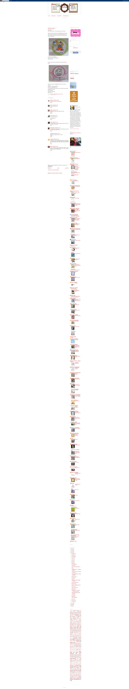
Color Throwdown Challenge (74, 617)
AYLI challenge (77, 198)
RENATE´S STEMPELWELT (75, 367)
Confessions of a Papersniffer (75, 394)
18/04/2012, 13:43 (55, 122)
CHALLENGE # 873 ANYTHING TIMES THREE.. (77, 204)
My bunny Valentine (77, 315)
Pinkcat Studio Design (78, 655)
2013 (72, 551)
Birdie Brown (53, 94)
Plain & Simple (73, 298)
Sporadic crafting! (77, 530)
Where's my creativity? (74, 472)
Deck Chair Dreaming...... (75, 582)
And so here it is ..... (77, 467)
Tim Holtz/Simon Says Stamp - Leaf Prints (77, 211)
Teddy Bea (75, 670)
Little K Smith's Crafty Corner (75, 228)
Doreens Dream (73, 239)
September (73, 556)
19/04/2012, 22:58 (55, 146)
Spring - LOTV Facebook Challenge (77, 435)
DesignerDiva (73, 518)
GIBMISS (72, 252)
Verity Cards (73, 258)
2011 (72, 603)
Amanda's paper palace (74, 433)
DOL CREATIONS (73, 303)
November (73, 553)
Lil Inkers (74, 641)
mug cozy (77, 647)
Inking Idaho (73, 269)
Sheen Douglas (76, 661)
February (73, 600)
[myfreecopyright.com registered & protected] (75, 133)
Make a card (76, 489)
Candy (79, 614)
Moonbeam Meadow (78, 646)
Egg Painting (73, 596)
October (73, 555)
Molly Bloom (72, 646)
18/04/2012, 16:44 (57, 127)
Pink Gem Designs (77, 654)
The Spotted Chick (74, 355)
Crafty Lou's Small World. (75, 378)
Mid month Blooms (77, 158)
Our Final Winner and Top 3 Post (75, 172)
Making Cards (54, 15)
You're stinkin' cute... (77, 186)
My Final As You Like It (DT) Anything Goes (77, 265)
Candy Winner (72, 615)
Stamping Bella (76, 669)
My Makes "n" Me (73, 541)
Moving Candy (73, 647)
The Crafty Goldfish (74, 529)
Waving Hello (73, 577)
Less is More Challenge (74, 640)
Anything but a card (77, 513)
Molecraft (72, 483)
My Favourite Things (77, 648)
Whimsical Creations (74, 217)
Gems (72, 488)
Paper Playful (73, 151)
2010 (72, 604)
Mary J (51, 89)
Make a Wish (73, 586)
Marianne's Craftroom (74, 287)
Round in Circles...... (75, 576)
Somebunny (71, 665)
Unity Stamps (78, 674)
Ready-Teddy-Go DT (74, 658)
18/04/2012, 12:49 (55, 115)
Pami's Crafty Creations (74, 389)
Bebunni (78, 611)
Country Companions (73, 618)
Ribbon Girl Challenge (73, 659)
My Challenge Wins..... (66, 15)
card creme (73, 494)
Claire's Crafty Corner (74, 400)
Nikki (70, 650)
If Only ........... (73, 438)
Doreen (51, 105)
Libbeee (71, 641)
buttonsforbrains (73, 309)
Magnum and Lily (72, 643)
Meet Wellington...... (75, 564)
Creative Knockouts (77, 240)
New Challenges (77, 500)
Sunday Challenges (77, 152)
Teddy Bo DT (75, 671)
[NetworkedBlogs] (75, 51)
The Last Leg (77, 462)
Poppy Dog (73, 499)
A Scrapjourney (73, 276)
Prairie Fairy (77, 656)
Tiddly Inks (74, 673)
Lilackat (72, 505)
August (73, 557)
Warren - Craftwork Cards (74, 675)
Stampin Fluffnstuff (74, 282)
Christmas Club (78, 615)
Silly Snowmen (76, 662)
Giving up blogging (73, 288)
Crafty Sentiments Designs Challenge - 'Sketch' (77, 479)
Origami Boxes (78, 650)
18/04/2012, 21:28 (57, 133)
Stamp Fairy (72, 668)
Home (49, 15)
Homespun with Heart (74, 405)
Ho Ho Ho (76, 439)
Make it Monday (78, 643)
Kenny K (72, 636)
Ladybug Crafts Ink (74, 507)
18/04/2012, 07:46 (56, 100)
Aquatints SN (75, 610)
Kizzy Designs (73, 331)
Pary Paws (75, 651)
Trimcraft (79, 673)
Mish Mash (72, 383)
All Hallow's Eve (77, 326)
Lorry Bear (73, 578)
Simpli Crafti (73, 197)
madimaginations (74, 461)
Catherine (51, 100)
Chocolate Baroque (77, 253)
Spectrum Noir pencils (74, 667)
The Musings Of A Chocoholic (75, 372)
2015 (72, 548)
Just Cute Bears (75, 635)
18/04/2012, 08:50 (55, 105)
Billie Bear (76, 612)
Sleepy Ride (73, 565)
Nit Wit (74, 650)
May (72, 561)
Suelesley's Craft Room (74, 411)
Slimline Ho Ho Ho (77, 277)
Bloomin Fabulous (76, 613)
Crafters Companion (73, 619)
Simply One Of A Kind (74, 271)
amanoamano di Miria (74, 314)
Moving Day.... (74, 594)
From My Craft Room (74, 344)
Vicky (51, 115)
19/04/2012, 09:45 (56, 139)
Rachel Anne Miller (77, 657)
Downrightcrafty (73, 336)
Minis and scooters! (77, 428)
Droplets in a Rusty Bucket (75, 427)
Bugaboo (76, 614)
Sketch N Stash (76, 663)
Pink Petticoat (72, 655)
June (73, 560)
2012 (72, 552)
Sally (77, 105)
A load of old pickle (74, 444)
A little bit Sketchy (74, 597)
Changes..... (76, 495)
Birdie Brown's (61, 33)
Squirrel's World (73, 263)
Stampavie (78, 668)
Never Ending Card (72, 649)
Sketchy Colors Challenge (77, 664)
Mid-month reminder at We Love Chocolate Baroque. (78, 300)
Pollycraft (72, 656)
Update (72, 337)
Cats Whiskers (73, 416)
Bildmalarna (71, 612)
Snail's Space (73, 295)
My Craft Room (59, 15)
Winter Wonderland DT (75, 679)
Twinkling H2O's (72, 674)
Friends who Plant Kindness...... (76, 566)
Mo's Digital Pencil (77, 645)
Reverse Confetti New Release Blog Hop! (77, 424)
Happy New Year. (73, 506)
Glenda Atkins (52, 127)
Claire (51, 122)
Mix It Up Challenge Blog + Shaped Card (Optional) (77, 219)
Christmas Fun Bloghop (76, 616)
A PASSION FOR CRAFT (75, 320)
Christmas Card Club (75, 587)
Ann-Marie (51, 139)
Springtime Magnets (77, 229)
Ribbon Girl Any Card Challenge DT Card (77, 418)
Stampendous (71, 669)
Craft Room (78, 618)
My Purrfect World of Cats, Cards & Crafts (75, 535)
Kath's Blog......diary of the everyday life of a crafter (75, 209)
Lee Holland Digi (77, 639)
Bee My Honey (74, 583)
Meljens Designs (77, 644)
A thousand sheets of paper (75, 185)
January (73, 601)
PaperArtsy (71, 651)
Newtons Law (78, 649)
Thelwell (76, 672)
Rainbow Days (73, 325)
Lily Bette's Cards (74, 477)
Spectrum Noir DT (77, 666)
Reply (51, 102)
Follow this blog (75, 52)
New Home (76, 339)
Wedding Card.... (77, 304)
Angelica (71, 610)
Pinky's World (73, 247)
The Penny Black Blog (74, 214)
